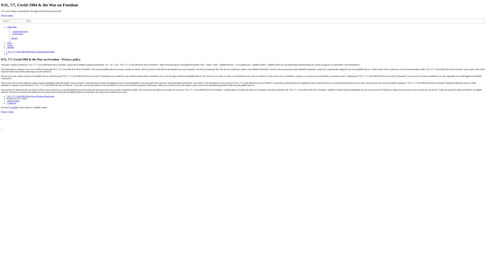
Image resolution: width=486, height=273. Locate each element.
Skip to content (7, 15)
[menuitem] (19, 31)
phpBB (14, 107)
